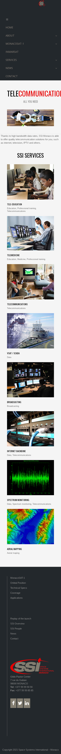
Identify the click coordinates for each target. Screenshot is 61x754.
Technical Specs (18, 587)
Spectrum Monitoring (18, 500)
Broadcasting (14, 402)
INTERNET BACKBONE (16, 451)
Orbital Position (18, 583)
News (13, 633)
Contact (14, 638)
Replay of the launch (20, 618)
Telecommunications (17, 304)
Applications (16, 597)
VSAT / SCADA (13, 353)
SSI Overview (17, 623)
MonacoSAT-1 (17, 578)
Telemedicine (13, 255)
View (30, 184)
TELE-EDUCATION (14, 204)
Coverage (15, 592)
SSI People (16, 628)
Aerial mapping (14, 549)
